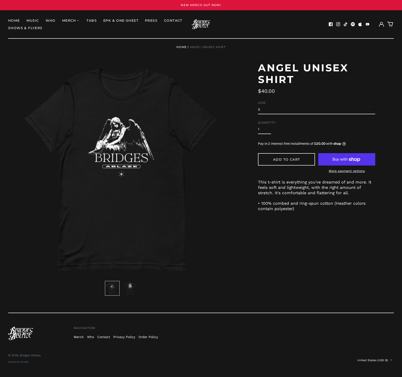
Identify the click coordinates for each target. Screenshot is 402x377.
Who (51, 20)
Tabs (92, 20)
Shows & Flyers (25, 28)
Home (14, 20)
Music (33, 20)
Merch (79, 337)
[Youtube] (367, 24)
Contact (173, 20)
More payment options (347, 171)
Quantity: (267, 122)
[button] (390, 24)
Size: (262, 102)
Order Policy (148, 337)
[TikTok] (345, 24)
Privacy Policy (124, 337)
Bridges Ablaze (30, 355)
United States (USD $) (373, 360)
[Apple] (360, 24)
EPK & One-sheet (120, 20)
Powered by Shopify (18, 362)
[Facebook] (331, 24)
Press (151, 20)
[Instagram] (338, 24)
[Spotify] (353, 24)
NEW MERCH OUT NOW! (201, 5)
